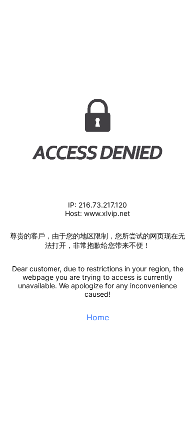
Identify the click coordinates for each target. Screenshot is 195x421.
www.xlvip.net (107, 213)
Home (97, 317)
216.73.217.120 (102, 205)
